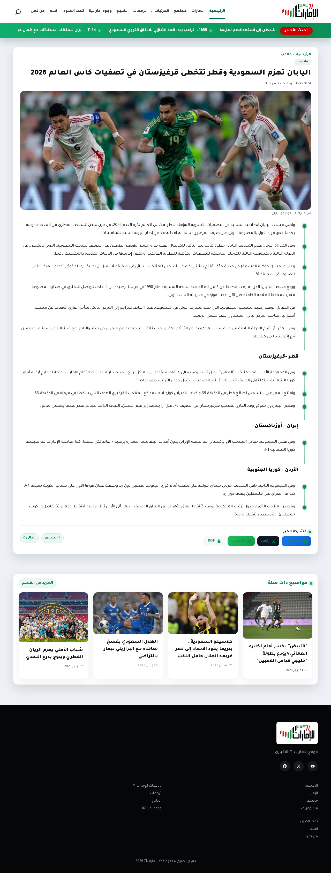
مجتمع (312, 801)
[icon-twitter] (299, 766)
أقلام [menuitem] (53, 11)
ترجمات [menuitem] (139, 11)
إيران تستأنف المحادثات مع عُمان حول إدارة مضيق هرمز (72, 30)
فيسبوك (293, 541)
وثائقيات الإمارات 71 (146, 786)
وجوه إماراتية (151, 808)
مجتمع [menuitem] (180, 11)
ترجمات (155, 793)
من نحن (311, 837)
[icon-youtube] (312, 766)
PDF (211, 541)
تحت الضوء (309, 822)
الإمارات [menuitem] (198, 11)
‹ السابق (52, 538)
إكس (265, 541)
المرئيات (160, 11)
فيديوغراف (309, 808)
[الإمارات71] (300, 11)
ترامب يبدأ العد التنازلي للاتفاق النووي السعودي (191, 30)
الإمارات (312, 793)
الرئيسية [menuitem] (217, 11)
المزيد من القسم (37, 583)
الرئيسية (303, 54)
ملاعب (286, 54)
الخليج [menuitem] (122, 11)
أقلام (314, 829)
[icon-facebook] (285, 766)
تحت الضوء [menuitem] (73, 11)
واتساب (238, 541)
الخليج (156, 801)
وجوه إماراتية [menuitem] (100, 11)
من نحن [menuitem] (38, 11)
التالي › (29, 538)
